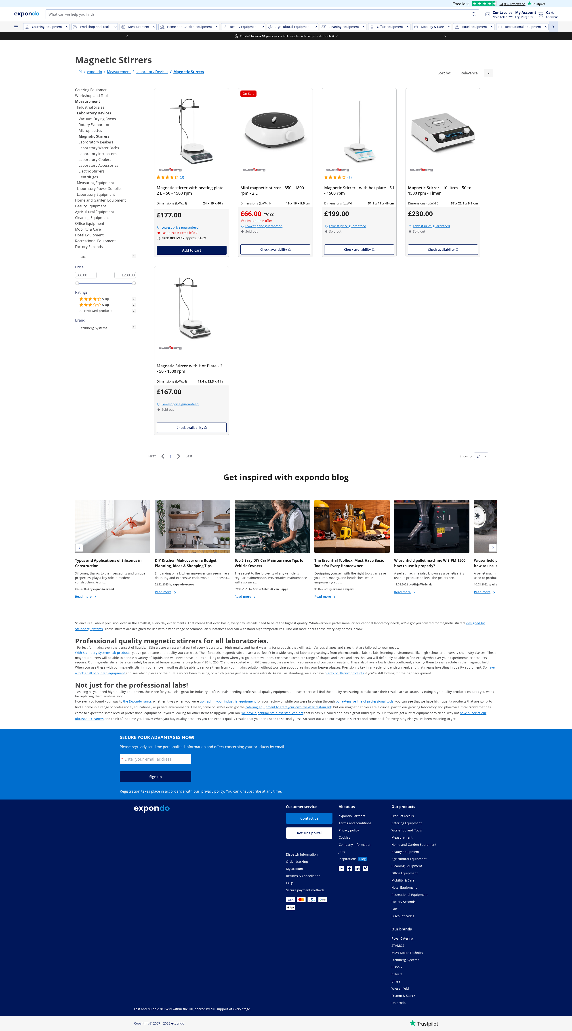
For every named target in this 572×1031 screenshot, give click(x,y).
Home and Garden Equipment (100, 200)
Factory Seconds (89, 246)
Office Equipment (89, 223)
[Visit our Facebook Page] (349, 869)
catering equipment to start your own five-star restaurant (288, 707)
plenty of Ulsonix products (344, 673)
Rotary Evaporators (95, 124)
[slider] (77, 283)
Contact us (309, 818)
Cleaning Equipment (92, 217)
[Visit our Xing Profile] (365, 869)
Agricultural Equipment (94, 211)
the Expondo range (136, 701)
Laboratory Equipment (96, 194)
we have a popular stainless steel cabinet (272, 713)
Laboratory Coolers (95, 159)
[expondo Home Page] (80, 71)
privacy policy (212, 791)
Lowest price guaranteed (180, 227)
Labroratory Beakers (96, 142)
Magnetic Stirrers (94, 136)
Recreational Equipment (95, 240)
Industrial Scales (90, 107)
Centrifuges (88, 177)
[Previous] (163, 456)
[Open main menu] (16, 26)
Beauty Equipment (90, 206)
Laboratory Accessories (98, 165)
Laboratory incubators (98, 153)
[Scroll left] (540, 36)
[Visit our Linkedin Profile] (357, 869)
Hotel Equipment (89, 235)
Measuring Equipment (95, 182)
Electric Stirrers (92, 171)
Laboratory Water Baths (99, 147)
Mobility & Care (88, 229)
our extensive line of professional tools (365, 701)
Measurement (87, 101)
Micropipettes (90, 130)
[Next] (179, 456)
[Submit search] (474, 14)
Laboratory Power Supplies (99, 188)
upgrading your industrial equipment (228, 701)
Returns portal (309, 833)
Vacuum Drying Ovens (97, 118)
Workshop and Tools (92, 95)
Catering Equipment (92, 89)
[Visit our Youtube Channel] (341, 869)
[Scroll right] (286, 36)
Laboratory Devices (94, 113)
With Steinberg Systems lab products (102, 652)
